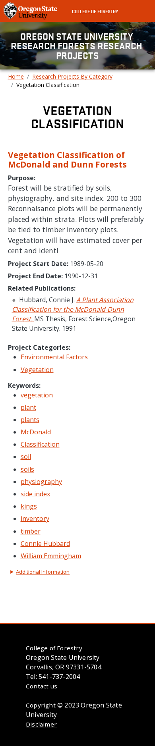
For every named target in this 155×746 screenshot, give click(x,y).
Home (16, 76)
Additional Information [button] (43, 571)
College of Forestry (95, 11)
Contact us (41, 686)
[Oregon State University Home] (31, 10)
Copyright (41, 705)
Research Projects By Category (72, 76)
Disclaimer (41, 724)
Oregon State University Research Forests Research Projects (77, 45)
